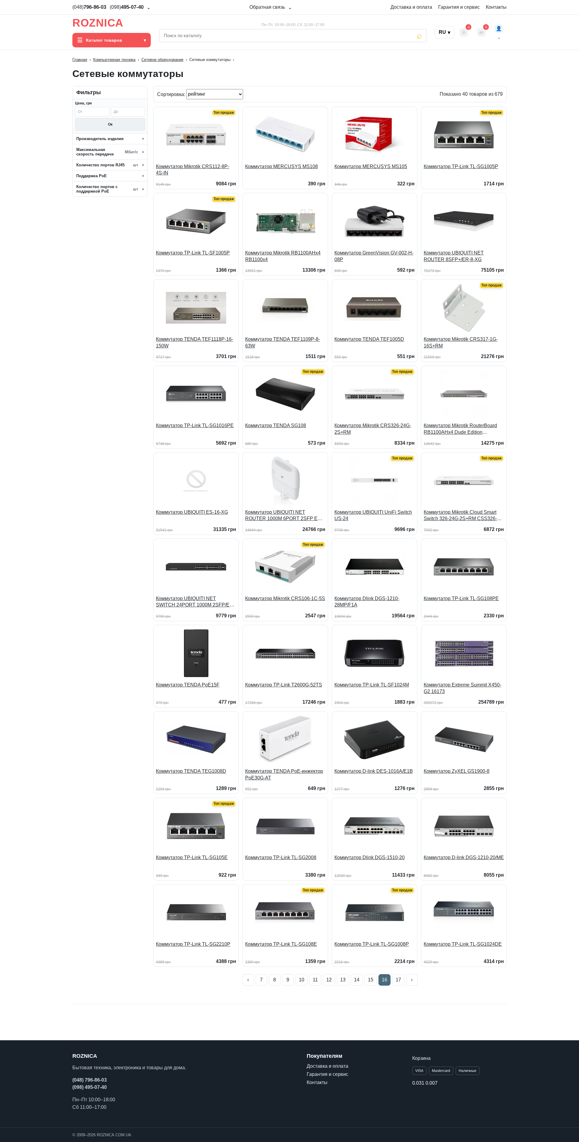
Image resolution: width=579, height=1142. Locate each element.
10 (301, 979)
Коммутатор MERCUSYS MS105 (370, 166)
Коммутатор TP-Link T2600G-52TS (283, 684)
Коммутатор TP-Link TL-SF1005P (193, 252)
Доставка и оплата (411, 7)
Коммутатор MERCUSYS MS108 (281, 166)
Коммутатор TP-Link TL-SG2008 (280, 857)
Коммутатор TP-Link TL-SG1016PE (195, 425)
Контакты (496, 7)
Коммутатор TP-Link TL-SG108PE (461, 598)
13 (343, 979)
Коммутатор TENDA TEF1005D (369, 339)
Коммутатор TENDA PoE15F (188, 684)
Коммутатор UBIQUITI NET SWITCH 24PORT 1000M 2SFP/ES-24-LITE (195, 602)
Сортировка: (171, 94)
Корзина (421, 1058)
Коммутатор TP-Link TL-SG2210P (193, 944)
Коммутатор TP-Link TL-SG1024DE (463, 944)
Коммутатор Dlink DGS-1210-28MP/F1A (366, 602)
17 (398, 979)
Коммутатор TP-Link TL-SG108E (281, 944)
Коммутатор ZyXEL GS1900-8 (456, 771)
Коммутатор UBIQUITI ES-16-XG (192, 512)
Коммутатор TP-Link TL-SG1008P (371, 944)
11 (315, 979)
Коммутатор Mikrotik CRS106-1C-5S (285, 598)
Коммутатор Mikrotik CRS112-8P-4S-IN (192, 170)
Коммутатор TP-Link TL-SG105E (192, 857)
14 (356, 979)
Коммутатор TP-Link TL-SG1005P (461, 166)
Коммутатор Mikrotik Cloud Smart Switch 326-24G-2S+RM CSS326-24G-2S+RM (460, 516)
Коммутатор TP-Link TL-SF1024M (371, 684)
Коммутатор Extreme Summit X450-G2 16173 (462, 688)
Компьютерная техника (114, 59)
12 (329, 979)
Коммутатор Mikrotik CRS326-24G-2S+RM (372, 429)
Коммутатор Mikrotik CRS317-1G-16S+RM (461, 342)
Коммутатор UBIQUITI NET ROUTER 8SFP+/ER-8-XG (454, 256)
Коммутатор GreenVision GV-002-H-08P (373, 256)
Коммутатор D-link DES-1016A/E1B (373, 771)
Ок (110, 124)
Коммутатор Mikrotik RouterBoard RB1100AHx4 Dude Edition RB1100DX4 (460, 429)
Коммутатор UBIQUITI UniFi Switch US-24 (373, 515)
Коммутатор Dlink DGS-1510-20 (369, 857)
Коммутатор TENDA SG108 (275, 425)
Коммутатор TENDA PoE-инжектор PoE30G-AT (284, 774)
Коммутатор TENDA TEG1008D (191, 771)
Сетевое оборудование (162, 59)
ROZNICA (97, 23)
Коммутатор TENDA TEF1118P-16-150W (194, 342)
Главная (79, 59)
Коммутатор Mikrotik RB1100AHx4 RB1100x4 (283, 256)
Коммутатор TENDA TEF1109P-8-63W (282, 342)
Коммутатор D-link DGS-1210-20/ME (464, 857)
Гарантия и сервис (459, 7)
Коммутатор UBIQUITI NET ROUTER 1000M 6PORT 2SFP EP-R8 (283, 516)
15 (370, 979)
